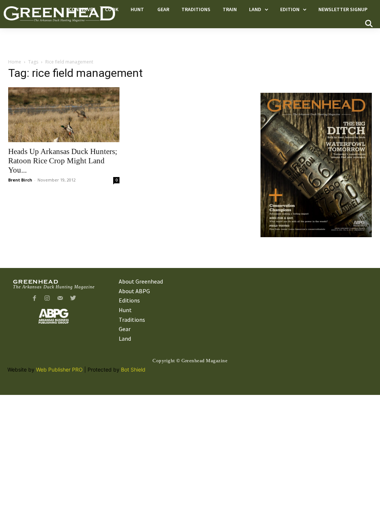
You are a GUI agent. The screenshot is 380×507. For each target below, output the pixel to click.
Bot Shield (133, 369)
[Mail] (60, 298)
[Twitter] (73, 298)
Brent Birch (20, 180)
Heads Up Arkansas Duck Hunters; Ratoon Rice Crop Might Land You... (62, 160)
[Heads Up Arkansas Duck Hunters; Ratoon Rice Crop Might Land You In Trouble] (63, 114)
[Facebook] (34, 298)
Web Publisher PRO (59, 369)
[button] (369, 23)
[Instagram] (47, 298)
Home (14, 62)
